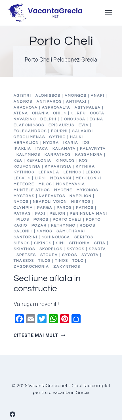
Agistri (22, 96)
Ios (86, 143)
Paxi (40, 214)
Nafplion (81, 196)
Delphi (48, 119)
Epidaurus (61, 125)
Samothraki (70, 231)
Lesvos (22, 178)
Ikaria (70, 143)
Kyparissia (58, 166)
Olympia (23, 208)
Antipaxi (76, 102)
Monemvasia (70, 184)
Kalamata (64, 149)
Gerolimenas (29, 137)
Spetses (26, 255)
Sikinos (43, 243)
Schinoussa (56, 237)
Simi (60, 243)
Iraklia (22, 149)
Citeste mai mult (39, 335)
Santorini (25, 237)
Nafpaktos (52, 196)
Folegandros (30, 131)
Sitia (100, 243)
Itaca (41, 149)
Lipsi (40, 178)
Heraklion (26, 143)
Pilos (22, 219)
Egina (96, 119)
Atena (21, 113)
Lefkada (49, 172)
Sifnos (22, 243)
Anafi (97, 96)
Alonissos (47, 96)
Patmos (85, 208)
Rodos (87, 225)
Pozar (39, 225)
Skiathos (24, 249)
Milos (45, 184)
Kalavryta (93, 149)
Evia (84, 125)
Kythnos (24, 172)
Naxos (21, 202)
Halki (76, 137)
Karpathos (58, 155)
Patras (22, 214)
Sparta (97, 249)
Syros (69, 255)
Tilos (44, 261)
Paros (64, 208)
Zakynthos (66, 267)
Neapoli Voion (50, 202)
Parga (44, 208)
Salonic (23, 231)
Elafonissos (29, 125)
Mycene (63, 190)
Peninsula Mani (88, 214)
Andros (23, 102)
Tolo (78, 261)
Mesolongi (88, 178)
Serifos (83, 237)
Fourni (59, 131)
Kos (83, 160)
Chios (60, 113)
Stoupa (49, 255)
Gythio (57, 137)
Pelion (58, 214)
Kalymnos (28, 155)
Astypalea (88, 107)
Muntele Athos (32, 190)
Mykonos (87, 190)
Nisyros (81, 202)
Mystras (24, 196)
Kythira (85, 166)
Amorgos (76, 96)
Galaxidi (82, 131)
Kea (18, 160)
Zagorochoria (31, 267)
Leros (93, 172)
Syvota (90, 255)
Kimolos (65, 160)
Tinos (61, 261)
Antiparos (49, 102)
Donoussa (73, 119)
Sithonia (79, 243)
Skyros (76, 249)
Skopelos (50, 249)
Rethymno (63, 225)
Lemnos (72, 172)
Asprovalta (56, 107)
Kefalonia (39, 160)
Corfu (78, 113)
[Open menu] (108, 12)
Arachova (26, 107)
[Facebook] (12, 414)
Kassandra (89, 155)
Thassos (24, 261)
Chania (40, 113)
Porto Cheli (67, 219)
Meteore (24, 184)
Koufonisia (27, 166)
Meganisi (60, 178)
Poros (41, 219)
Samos (44, 231)
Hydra (51, 143)
